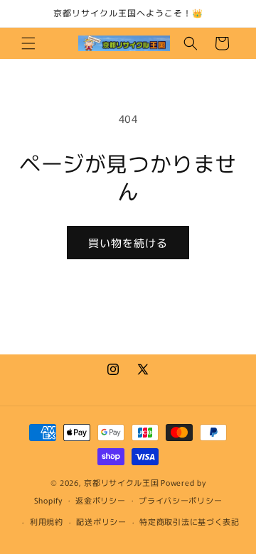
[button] (28, 43)
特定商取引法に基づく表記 (189, 521)
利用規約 (46, 521)
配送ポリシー (101, 521)
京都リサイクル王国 (121, 482)
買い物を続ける (128, 242)
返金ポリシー (100, 500)
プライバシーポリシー (180, 500)
